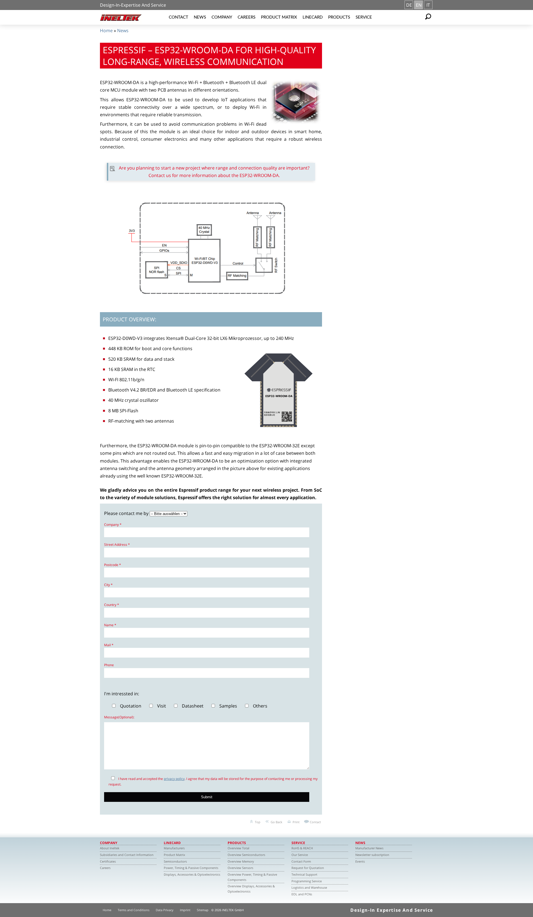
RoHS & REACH (302, 848)
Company (222, 17)
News (200, 17)
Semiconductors (175, 861)
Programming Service (306, 881)
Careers (246, 17)
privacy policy (174, 778)
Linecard (313, 17)
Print (296, 822)
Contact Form (301, 861)
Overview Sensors (240, 868)
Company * (113, 524)
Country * (111, 604)
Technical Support (304, 874)
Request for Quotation (307, 868)
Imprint (185, 910)
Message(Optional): (119, 717)
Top (257, 822)
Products (339, 17)
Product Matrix (279, 17)
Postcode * (112, 564)
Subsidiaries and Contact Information (127, 855)
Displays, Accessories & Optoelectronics (192, 874)
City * (108, 584)
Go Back (276, 822)
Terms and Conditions (133, 910)
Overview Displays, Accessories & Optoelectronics (251, 888)
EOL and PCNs (301, 894)
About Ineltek (109, 848)
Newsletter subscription (372, 855)
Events (360, 861)
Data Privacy (165, 910)
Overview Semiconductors (246, 855)
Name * (110, 625)
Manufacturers (174, 848)
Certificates (108, 861)
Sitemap (202, 910)
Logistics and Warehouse (309, 887)
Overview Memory (241, 861)
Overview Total (238, 848)
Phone (109, 665)
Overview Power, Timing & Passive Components (252, 877)
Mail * (109, 645)
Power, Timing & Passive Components (191, 868)
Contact (178, 17)
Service (364, 17)
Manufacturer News (369, 848)
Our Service (299, 855)
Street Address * (117, 544)
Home (106, 30)
